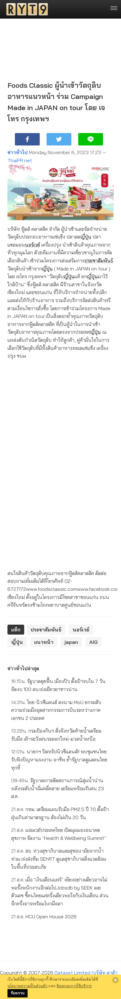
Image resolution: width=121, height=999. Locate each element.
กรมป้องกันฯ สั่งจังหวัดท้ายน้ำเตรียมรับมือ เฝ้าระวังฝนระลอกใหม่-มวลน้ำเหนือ (56, 735)
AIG (93, 642)
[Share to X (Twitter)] (59, 139)
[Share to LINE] (90, 139)
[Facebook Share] (27, 139)
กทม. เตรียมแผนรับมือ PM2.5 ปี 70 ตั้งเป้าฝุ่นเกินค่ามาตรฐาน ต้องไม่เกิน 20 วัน (60, 813)
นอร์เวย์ (32, 245)
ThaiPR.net (19, 160)
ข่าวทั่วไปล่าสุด (23, 668)
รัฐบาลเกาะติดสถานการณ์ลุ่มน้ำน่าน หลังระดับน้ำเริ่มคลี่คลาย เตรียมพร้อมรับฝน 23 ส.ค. (57, 788)
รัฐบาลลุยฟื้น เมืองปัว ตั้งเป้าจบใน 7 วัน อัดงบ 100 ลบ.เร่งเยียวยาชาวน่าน (58, 685)
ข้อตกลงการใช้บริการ (74, 985)
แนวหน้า (43, 642)
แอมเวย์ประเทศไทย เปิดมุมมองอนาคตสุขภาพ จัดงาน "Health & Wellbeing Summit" (58, 834)
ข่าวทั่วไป (17, 152)
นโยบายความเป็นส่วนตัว (27, 985)
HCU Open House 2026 (44, 916)
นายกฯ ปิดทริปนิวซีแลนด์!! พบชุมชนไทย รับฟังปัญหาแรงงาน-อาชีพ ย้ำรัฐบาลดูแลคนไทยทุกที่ (59, 759)
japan (71, 642)
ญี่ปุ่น (85, 237)
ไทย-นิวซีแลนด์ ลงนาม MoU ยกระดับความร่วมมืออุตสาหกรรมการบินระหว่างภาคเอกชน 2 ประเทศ (56, 710)
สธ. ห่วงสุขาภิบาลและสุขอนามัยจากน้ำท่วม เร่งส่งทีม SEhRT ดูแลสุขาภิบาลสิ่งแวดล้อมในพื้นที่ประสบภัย (58, 859)
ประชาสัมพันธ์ (98, 260)
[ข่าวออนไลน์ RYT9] (25, 9)
